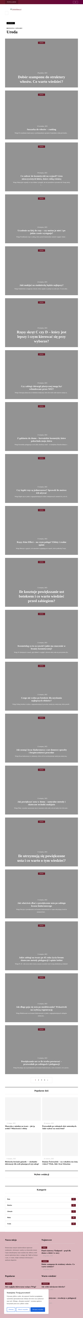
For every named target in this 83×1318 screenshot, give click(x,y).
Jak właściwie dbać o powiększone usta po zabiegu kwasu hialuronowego (42, 904)
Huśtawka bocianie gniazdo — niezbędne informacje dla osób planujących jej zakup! (22, 1163)
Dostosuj (11, 1309)
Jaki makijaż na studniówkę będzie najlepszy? (41, 285)
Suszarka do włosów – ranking (41, 129)
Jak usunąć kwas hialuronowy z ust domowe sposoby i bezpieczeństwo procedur (41, 751)
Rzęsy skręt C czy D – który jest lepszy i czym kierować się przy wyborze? (41, 336)
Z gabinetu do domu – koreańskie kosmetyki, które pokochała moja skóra (41, 439)
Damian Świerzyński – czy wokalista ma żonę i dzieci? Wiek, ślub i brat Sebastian (60, 1163)
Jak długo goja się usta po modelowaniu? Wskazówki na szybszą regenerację (41, 1008)
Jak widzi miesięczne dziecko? (53, 1287)
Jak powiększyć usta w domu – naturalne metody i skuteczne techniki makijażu (41, 803)
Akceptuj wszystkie (37, 1309)
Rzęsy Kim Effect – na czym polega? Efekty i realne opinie (41, 543)
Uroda (41, 42)
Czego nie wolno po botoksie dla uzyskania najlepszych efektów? (41, 699)
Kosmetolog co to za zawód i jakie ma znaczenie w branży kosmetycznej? (41, 647)
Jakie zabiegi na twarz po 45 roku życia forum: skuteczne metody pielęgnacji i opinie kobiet (41, 959)
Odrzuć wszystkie (23, 1309)
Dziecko (45, 1283)
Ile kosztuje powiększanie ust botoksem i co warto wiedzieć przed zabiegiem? (41, 596)
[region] (26, 1301)
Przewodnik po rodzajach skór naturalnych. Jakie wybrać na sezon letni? (59, 1127)
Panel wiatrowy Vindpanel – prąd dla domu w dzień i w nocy (56, 1252)
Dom (44, 1247)
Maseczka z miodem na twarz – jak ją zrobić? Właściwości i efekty (20, 1127)
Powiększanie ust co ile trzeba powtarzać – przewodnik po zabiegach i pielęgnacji (41, 1062)
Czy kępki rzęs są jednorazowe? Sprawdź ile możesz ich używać (41, 491)
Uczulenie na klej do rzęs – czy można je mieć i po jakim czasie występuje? (41, 232)
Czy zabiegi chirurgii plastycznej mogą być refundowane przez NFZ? (41, 387)
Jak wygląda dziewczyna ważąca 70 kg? (20, 1287)
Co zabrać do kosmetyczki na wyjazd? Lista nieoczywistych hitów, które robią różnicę (42, 177)
